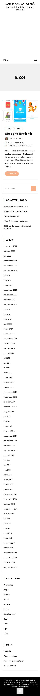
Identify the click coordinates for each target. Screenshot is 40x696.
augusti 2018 (9, 411)
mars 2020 (8, 329)
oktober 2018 (9, 402)
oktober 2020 (9, 299)
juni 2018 (7, 416)
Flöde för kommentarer (14, 661)
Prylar (6, 609)
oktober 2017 (9, 445)
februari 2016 (9, 543)
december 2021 (10, 261)
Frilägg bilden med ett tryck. (16, 211)
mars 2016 (8, 538)
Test (6, 624)
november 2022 (10, 246)
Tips (18, 128)
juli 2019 (7, 358)
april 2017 (8, 475)
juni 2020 (7, 314)
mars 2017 (8, 479)
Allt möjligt (8, 585)
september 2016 (10, 509)
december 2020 (10, 290)
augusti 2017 (9, 455)
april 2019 (8, 372)
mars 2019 (8, 377)
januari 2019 (8, 387)
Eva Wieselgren (16, 138)
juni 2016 (7, 523)
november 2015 (10, 557)
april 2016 (8, 533)
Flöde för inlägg (10, 656)
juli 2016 (7, 518)
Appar (9, 128)
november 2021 (10, 265)
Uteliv (6, 633)
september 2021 (10, 270)
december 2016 (10, 494)
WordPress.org (10, 666)
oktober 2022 (9, 251)
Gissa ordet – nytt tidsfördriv (16, 206)
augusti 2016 (9, 514)
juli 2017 (7, 460)
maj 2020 (7, 319)
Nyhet (6, 599)
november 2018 (10, 397)
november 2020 (10, 295)
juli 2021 (7, 275)
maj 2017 (7, 470)
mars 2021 (8, 285)
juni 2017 (7, 465)
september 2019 (10, 348)
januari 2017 (8, 489)
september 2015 (10, 567)
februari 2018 (9, 431)
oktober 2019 (9, 343)
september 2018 (10, 407)
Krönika (7, 594)
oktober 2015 (9, 562)
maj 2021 (7, 280)
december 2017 (10, 436)
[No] (37, 687)
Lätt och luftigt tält (12, 216)
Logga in (7, 651)
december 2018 (10, 392)
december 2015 (10, 552)
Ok (20, 691)
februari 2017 (9, 484)
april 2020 (8, 324)
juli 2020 (7, 309)
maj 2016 (7, 528)
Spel (5, 619)
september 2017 (10, 450)
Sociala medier (10, 614)
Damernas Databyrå (20, 3)
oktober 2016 (9, 504)
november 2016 (10, 499)
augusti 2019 (9, 353)
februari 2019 (9, 382)
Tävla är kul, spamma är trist (16, 221)
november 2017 (10, 441)
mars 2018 (8, 426)
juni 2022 (7, 256)
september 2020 (11, 304)
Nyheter (7, 604)
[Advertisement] (20, 32)
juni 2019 (7, 363)
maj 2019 (7, 368)
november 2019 (10, 338)
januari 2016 (8, 548)
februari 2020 (9, 334)
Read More (12, 174)
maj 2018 (7, 421)
